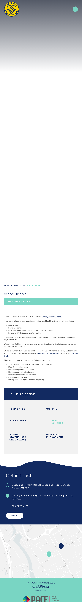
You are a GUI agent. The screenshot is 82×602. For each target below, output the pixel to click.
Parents (17, 285)
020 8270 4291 (20, 506)
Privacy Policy (41, 589)
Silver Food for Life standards (48, 353)
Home (6, 285)
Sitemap (41, 585)
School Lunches (33, 285)
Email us (15, 516)
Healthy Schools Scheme (52, 317)
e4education (50, 584)
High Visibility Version (41, 587)
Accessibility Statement (41, 586)
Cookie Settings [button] (41, 590)
